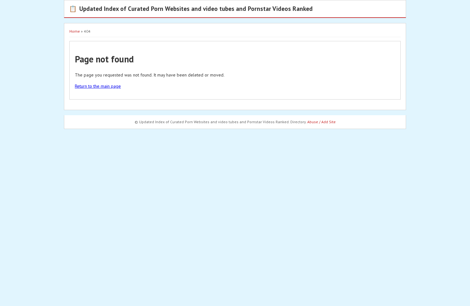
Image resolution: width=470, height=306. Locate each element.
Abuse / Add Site (321, 121)
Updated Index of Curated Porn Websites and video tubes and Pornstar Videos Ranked (191, 8)
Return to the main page (98, 86)
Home (74, 31)
